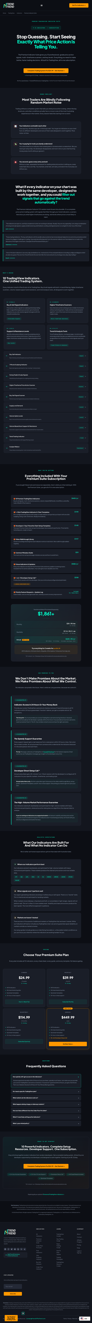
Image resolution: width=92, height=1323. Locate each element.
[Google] (18, 1249)
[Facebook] (5, 1249)
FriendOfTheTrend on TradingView (39, 80)
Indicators (19, 13)
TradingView (11, 13)
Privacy (70, 1318)
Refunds (74, 1318)
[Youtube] (14, 1249)
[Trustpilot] (24, 1249)
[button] (41, 5)
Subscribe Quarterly (24, 1041)
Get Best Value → (68, 1044)
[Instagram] (8, 1249)
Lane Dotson (25, 80)
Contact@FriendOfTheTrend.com (35, 1318)
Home (4, 13)
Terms (65, 1318)
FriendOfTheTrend (48, 752)
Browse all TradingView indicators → (53, 1194)
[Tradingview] (21, 1249)
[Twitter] (11, 1249)
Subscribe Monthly (67, 1002)
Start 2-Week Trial (24, 1002)
